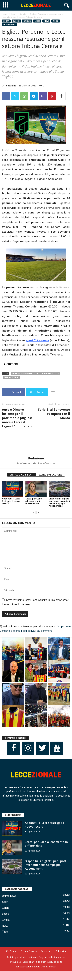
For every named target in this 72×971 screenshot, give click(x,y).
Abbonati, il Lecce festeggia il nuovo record (11, 501)
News (46, 21)
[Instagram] (28, 748)
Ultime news (9, 24)
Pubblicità (60, 950)
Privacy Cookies (29, 950)
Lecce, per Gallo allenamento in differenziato (33, 501)
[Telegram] (34, 96)
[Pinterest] (52, 96)
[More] (61, 96)
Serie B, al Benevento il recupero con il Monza (54, 413)
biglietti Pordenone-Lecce (25, 373)
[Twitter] (15, 96)
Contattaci (46, 950)
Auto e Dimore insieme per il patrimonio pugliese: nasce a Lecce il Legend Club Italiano (17, 417)
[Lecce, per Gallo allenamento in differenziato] (36, 489)
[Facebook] (6, 96)
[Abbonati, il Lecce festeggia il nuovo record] (12, 489)
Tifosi (55, 21)
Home (5, 14)
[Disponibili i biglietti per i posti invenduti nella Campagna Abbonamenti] (59, 489)
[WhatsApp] (24, 96)
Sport (13, 14)
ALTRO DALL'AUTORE (50, 474)
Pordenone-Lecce (50, 373)
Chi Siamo (11, 950)
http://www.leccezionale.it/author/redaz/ (36, 463)
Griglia (27, 21)
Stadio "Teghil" (11, 377)
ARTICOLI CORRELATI (21, 474)
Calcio (23, 14)
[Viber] (43, 96)
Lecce (37, 21)
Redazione (10, 85)
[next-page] (38, 512)
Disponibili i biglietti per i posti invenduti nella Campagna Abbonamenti (59, 502)
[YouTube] (56, 748)
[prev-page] (34, 512)
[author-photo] (36, 444)
